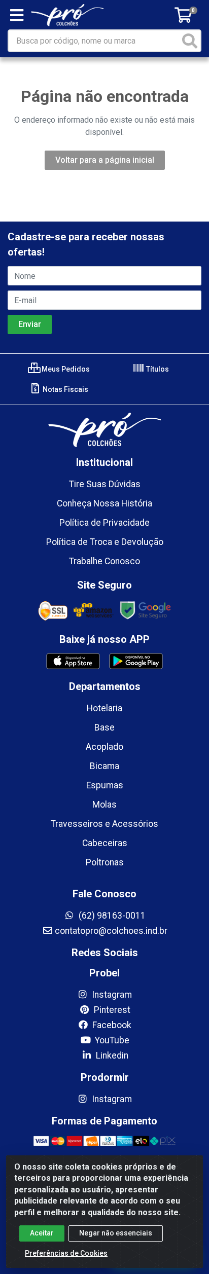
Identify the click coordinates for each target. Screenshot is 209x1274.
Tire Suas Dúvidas (105, 484)
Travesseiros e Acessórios (104, 824)
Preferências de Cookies (66, 1253)
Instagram (111, 995)
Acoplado (104, 747)
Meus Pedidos (65, 369)
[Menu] (17, 15)
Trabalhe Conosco (104, 561)
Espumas (104, 785)
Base (104, 727)
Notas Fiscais (64, 389)
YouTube (111, 1040)
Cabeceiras (104, 843)
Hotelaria (104, 708)
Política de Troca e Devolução (104, 542)
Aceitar (42, 1233)
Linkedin (111, 1055)
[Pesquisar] (189, 40)
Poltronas (105, 862)
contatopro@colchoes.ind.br (111, 931)
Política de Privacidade (104, 523)
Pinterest (111, 1010)
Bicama (104, 766)
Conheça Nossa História (104, 503)
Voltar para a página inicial (104, 160)
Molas (104, 804)
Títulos (157, 369)
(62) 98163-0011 (111, 916)
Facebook (110, 1025)
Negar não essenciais (115, 1233)
